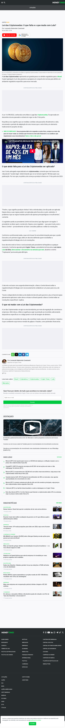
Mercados (6, 383)
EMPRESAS (25, 645)
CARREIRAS (25, 664)
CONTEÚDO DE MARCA (49, 657)
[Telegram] (57, 632)
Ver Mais (59, 503)
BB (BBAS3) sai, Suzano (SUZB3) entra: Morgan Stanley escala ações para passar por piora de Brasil (26, 537)
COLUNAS (45, 651)
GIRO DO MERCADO (10, 131)
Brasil (16, 379)
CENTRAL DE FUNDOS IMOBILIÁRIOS (52, 645)
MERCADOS (25, 642)
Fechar (32, 723)
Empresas (6, 524)
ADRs (2, 701)
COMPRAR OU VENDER (48, 654)
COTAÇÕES (4, 677)
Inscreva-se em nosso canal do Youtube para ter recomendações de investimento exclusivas (30, 444)
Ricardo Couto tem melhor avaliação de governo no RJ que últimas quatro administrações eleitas (26, 518)
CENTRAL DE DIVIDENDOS (49, 648)
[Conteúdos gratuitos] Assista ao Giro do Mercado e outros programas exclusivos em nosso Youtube (30, 438)
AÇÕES (3, 680)
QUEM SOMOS (4, 639)
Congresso (6, 592)
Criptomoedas (34, 379)
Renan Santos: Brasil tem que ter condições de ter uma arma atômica (24, 509)
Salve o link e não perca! (33, 136)
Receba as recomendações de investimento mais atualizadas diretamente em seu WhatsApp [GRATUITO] (30, 449)
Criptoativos (24, 379)
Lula (3, 250)
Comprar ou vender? (9, 534)
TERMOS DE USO (5, 648)
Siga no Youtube (10, 35)
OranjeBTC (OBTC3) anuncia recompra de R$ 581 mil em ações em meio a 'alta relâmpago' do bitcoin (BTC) (30, 467)
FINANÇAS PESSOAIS (27, 654)
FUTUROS (3, 698)
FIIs (2, 683)
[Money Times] (58, 2)
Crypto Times (45, 379)
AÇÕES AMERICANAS (6, 689)
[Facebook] (43, 632)
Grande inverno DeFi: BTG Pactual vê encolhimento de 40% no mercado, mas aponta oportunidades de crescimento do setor (32, 478)
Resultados (6, 572)
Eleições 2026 (7, 507)
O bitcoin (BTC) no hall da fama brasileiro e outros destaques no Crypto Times (30, 488)
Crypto (5, 22)
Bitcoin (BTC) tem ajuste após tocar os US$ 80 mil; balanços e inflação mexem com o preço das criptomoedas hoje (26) (32, 462)
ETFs (2, 704)
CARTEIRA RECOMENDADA (50, 639)
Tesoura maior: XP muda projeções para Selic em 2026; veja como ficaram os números (26, 527)
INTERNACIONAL (26, 657)
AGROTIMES (25, 680)
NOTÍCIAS (24, 639)
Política (5, 515)
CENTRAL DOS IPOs (48, 642)
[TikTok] (60, 633)
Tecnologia (6, 553)
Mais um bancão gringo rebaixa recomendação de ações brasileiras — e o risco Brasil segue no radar (26, 546)
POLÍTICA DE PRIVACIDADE (8, 651)
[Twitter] (63, 632)
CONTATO (3, 645)
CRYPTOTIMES (26, 677)
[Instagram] (46, 632)
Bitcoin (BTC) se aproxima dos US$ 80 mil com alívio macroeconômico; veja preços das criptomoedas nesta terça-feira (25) (33, 472)
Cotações (33, 7)
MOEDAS (3, 695)
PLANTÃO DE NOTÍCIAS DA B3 (50, 660)
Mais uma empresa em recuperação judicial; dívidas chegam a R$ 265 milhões (25, 585)
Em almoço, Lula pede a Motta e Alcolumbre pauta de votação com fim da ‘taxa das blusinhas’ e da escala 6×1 (26, 595)
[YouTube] (48, 632)
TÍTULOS (3, 707)
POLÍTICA (24, 660)
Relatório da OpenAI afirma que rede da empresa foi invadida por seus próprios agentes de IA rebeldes (25, 556)
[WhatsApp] (54, 632)
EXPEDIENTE (4, 642)
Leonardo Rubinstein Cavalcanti (14, 28)
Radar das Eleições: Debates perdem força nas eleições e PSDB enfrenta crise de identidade (26, 566)
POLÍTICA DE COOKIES (7, 654)
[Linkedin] (52, 632)
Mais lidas (7, 457)
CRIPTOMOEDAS (5, 692)
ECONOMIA (25, 648)
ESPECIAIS (25, 667)
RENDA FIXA (25, 651)
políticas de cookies (36, 720)
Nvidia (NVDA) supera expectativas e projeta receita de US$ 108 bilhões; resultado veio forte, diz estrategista (25, 575)
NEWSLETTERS (46, 664)
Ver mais (59, 457)
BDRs (2, 686)
